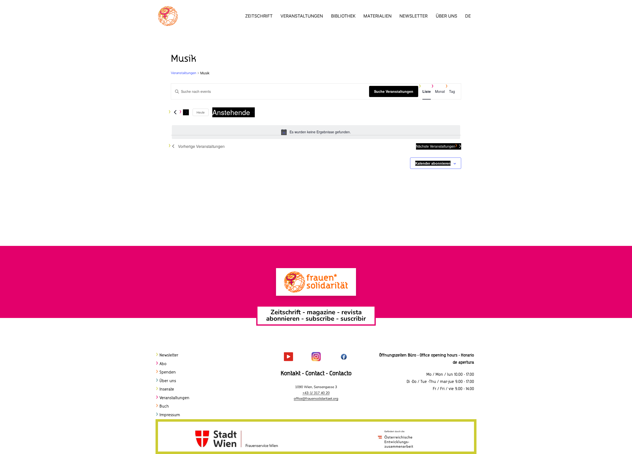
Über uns (446, 16)
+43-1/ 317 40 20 (316, 393)
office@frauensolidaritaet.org (316, 398)
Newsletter (413, 16)
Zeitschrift (259, 16)
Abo (162, 364)
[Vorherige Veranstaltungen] (175, 112)
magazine (322, 312)
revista (351, 312)
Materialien (377, 16)
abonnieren (282, 318)
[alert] (316, 132)
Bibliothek (343, 16)
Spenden (167, 372)
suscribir (353, 318)
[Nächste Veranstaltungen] (186, 112)
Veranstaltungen (301, 16)
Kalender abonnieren (433, 163)
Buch (164, 406)
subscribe (320, 318)
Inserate (166, 389)
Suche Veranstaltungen (393, 91)
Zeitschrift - (289, 312)
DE (468, 16)
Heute (201, 112)
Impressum (169, 415)
